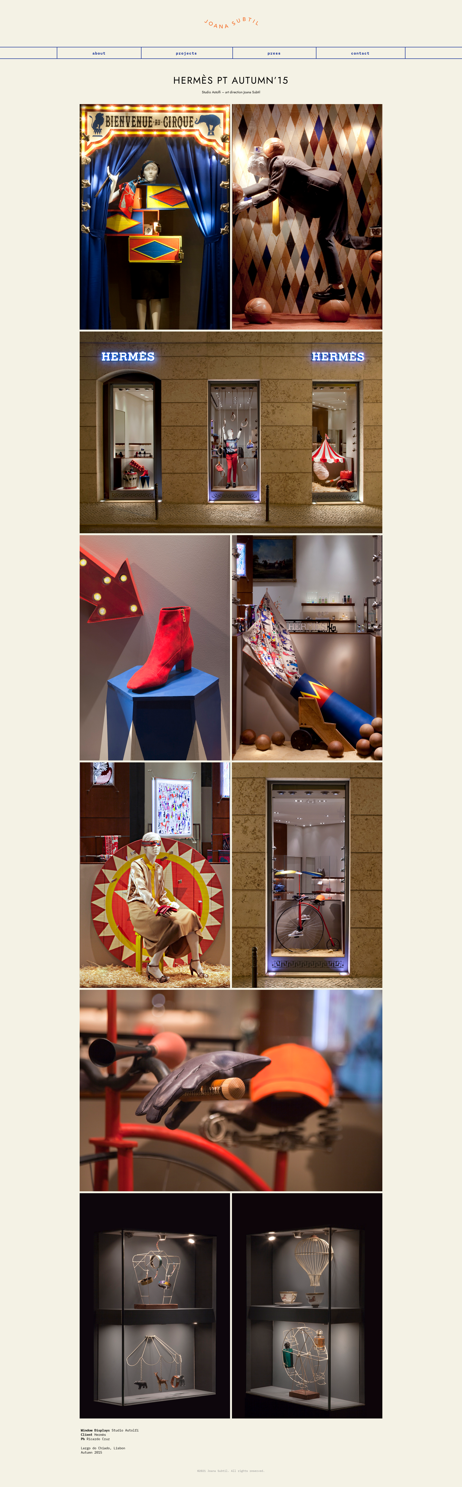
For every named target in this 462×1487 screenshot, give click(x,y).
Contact (360, 53)
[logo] (231, 23)
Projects (186, 53)
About (99, 53)
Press (274, 53)
